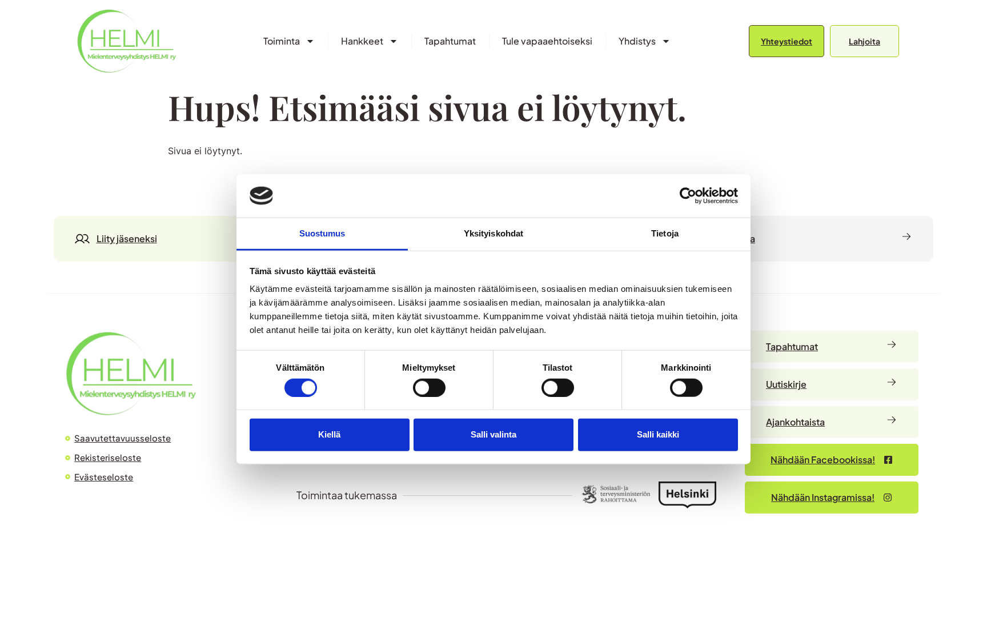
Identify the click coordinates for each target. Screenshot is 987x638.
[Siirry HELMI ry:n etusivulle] (130, 373)
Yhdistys (637, 41)
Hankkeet (362, 41)
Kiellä (329, 434)
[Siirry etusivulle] (126, 41)
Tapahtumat (450, 41)
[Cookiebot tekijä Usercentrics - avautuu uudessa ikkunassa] (688, 195)
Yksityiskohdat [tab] (493, 233)
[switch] (429, 387)
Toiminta (281, 41)
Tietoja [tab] (665, 233)
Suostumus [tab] (322, 233)
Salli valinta (493, 434)
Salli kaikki (658, 434)
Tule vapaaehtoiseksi (547, 41)
